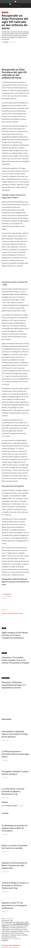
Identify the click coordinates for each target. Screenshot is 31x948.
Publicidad (15, 947)
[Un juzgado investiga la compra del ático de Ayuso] (15, 765)
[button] (3, 5)
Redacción (6, 42)
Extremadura (5, 678)
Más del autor (19, 613)
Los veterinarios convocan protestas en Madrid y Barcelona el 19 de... (13, 791)
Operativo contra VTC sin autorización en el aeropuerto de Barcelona (14, 905)
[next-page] (5, 692)
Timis (5, 598)
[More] (19, 46)
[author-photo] (5, 608)
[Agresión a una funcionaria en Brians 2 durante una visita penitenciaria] (15, 856)
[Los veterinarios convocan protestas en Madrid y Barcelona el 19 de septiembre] (15, 782)
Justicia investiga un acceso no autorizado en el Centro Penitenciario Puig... (15, 885)
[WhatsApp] (11, 46)
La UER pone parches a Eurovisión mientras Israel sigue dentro (15, 754)
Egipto (4, 628)
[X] (7, 46)
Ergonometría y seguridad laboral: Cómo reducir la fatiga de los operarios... (14, 734)
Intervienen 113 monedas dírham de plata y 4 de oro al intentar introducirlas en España (15, 660)
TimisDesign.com (7, 947)
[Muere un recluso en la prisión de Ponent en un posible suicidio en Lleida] (15, 839)
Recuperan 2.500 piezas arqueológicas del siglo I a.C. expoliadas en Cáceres (14, 685)
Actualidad (8, 9)
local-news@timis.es (15, 938)
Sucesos (4, 653)
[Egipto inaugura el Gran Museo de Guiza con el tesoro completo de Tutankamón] (15, 622)
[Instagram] (6, 943)
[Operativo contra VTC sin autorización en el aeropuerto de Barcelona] (15, 896)
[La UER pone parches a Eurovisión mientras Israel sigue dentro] (15, 745)
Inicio (3, 9)
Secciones (4, 805)
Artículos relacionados (8, 613)
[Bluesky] (17, 942)
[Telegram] (15, 46)
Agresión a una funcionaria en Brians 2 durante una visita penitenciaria (14, 865)
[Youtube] (13, 943)
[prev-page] (3, 692)
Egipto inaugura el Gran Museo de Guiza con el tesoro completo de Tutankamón (15, 635)
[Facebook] (3, 46)
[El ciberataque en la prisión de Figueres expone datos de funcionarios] (15, 819)
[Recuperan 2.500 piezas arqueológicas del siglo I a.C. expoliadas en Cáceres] (15, 672)
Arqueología (7, 596)
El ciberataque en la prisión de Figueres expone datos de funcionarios (14, 828)
